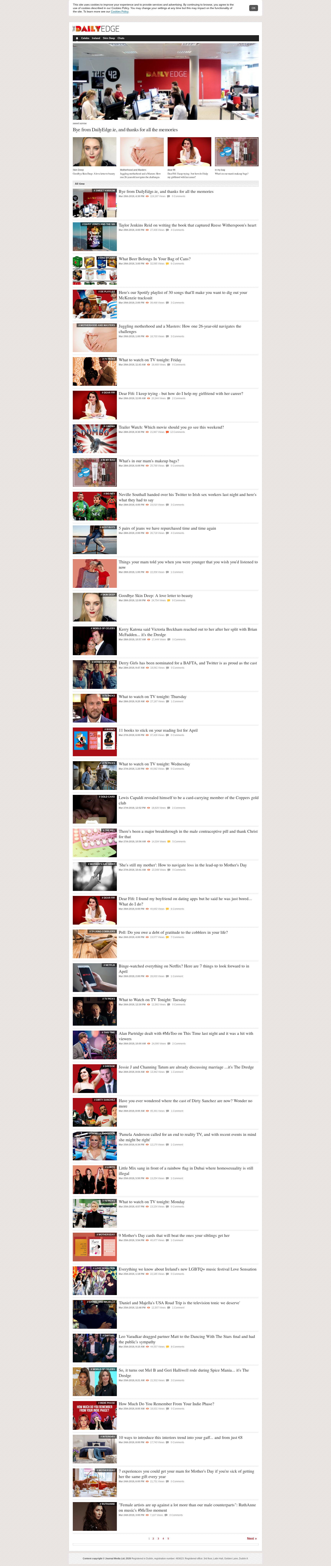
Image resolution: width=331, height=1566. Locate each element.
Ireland (96, 38)
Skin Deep (109, 38)
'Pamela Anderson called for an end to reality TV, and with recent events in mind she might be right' (187, 1136)
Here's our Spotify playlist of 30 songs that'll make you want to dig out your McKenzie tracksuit (183, 295)
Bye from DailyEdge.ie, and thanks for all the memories (125, 129)
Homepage (77, 38)
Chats (121, 38)
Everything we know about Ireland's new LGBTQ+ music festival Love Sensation (187, 1269)
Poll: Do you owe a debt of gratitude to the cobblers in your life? (173, 932)
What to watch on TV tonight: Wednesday (154, 764)
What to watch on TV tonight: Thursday (153, 696)
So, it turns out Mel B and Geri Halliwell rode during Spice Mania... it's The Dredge (184, 1372)
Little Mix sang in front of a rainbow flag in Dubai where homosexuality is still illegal (186, 1170)
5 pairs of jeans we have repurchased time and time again (167, 528)
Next (250, 1538)
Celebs (85, 38)
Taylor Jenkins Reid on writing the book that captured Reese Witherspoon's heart (187, 225)
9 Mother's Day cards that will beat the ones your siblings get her (174, 1235)
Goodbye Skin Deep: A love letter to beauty (94, 173)
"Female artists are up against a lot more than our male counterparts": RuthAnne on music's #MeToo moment (187, 1507)
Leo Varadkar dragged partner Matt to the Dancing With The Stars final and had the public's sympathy (187, 1339)
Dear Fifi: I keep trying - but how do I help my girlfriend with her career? (188, 175)
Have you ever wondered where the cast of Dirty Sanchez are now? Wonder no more (185, 1103)
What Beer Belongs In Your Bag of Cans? (155, 258)
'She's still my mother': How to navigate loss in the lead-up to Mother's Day (183, 865)
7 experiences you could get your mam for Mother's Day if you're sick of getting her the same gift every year (186, 1473)
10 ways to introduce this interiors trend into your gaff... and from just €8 (181, 1437)
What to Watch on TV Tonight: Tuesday (152, 999)
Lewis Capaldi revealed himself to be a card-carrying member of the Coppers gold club (189, 800)
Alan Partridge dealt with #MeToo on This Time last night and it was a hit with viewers (186, 1035)
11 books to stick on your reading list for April (158, 730)
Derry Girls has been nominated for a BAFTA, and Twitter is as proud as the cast (188, 663)
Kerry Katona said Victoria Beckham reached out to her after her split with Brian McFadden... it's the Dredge (188, 631)
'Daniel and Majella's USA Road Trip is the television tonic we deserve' (179, 1302)
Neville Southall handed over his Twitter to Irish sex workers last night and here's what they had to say (187, 497)
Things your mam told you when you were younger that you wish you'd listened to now (188, 564)
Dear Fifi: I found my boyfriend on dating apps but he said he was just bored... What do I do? (185, 901)
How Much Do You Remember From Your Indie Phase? (166, 1403)
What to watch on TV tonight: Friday (150, 359)
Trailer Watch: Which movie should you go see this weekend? (171, 427)
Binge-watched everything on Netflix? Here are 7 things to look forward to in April (184, 968)
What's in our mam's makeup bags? (231, 173)
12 (177, 432)
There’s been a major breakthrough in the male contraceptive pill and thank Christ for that (188, 833)
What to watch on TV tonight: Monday (152, 1201)
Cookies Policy (119, 11)
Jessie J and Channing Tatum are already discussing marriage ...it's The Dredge (186, 1067)
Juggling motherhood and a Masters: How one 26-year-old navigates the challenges (140, 175)
